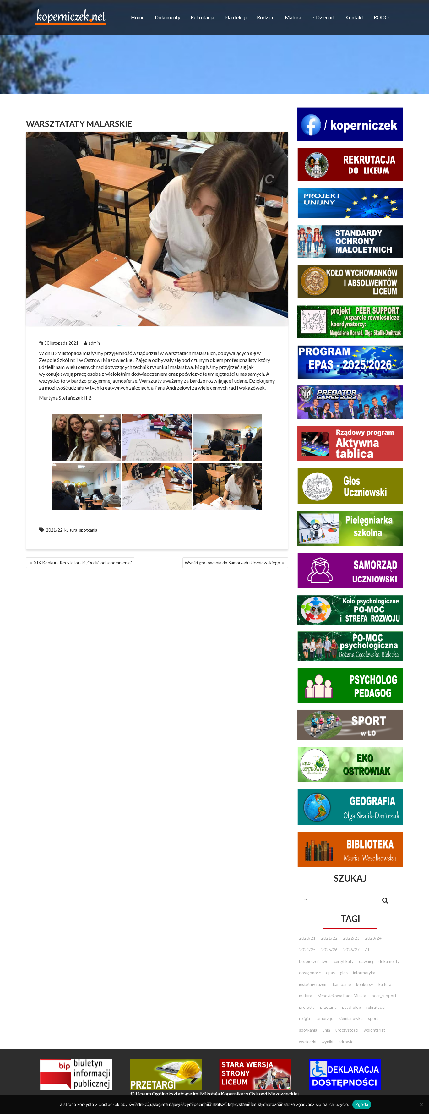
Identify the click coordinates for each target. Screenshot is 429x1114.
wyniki (327, 1041)
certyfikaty (344, 961)
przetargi (328, 1007)
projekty (307, 1007)
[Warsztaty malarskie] (86, 437)
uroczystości (346, 1030)
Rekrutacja (202, 17)
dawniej (366, 961)
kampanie (342, 984)
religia (304, 1018)
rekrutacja (375, 1007)
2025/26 (329, 949)
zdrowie (346, 1041)
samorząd (324, 1018)
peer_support (384, 995)
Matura (293, 17)
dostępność (310, 972)
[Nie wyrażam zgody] (421, 1104)
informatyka (364, 972)
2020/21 (307, 938)
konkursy (364, 984)
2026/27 (351, 949)
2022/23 (351, 938)
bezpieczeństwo (314, 961)
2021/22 (54, 529)
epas (330, 972)
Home (137, 17)
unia (326, 1030)
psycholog (351, 1007)
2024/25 (307, 949)
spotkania (88, 529)
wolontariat (374, 1030)
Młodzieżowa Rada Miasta (342, 995)
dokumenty (388, 961)
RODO (381, 17)
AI (367, 949)
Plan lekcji (236, 17)
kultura (70, 529)
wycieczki (307, 1041)
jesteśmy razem (313, 984)
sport (373, 1018)
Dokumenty (167, 17)
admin (94, 343)
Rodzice (265, 17)
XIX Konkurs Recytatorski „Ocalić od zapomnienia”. (83, 562)
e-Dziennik (323, 17)
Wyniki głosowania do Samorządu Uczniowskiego (232, 562)
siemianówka (351, 1018)
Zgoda (362, 1104)
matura (305, 995)
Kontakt (354, 17)
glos (344, 972)
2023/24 (373, 938)
